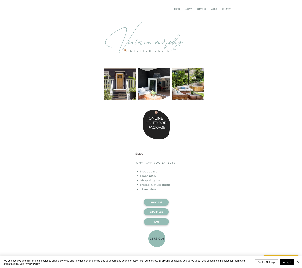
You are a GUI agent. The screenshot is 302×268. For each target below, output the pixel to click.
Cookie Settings (266, 262)
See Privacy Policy (29, 263)
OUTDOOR (156, 123)
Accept (287, 262)
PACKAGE (156, 127)
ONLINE (155, 118)
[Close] (298, 262)
